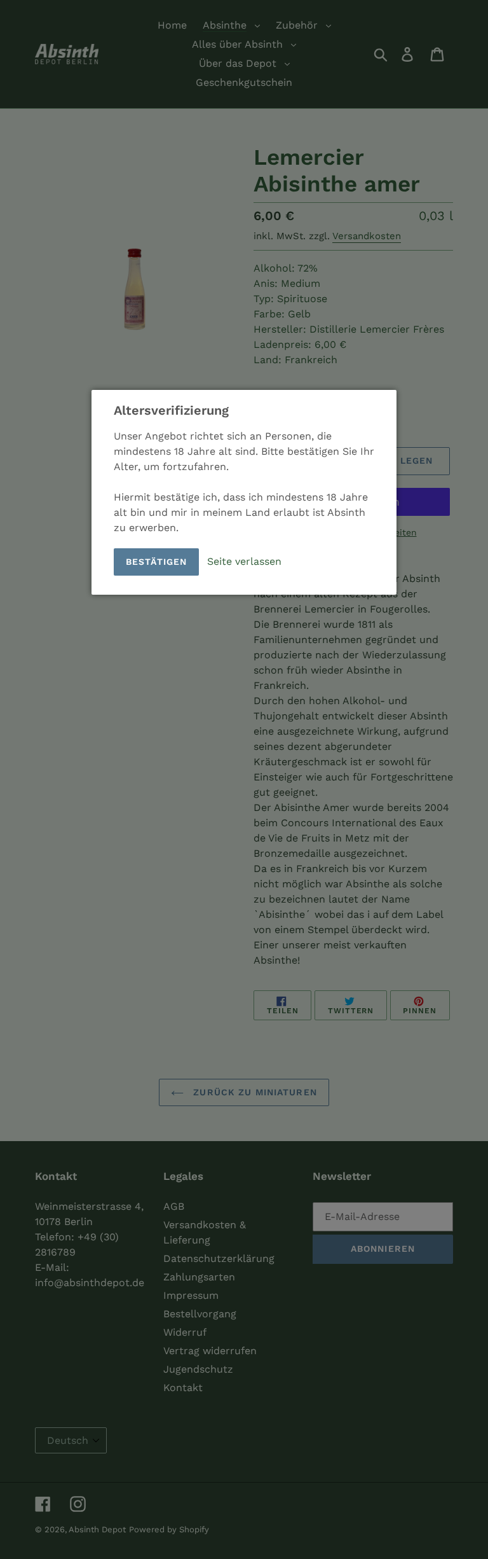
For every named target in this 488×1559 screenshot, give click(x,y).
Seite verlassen (244, 561)
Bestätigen (156, 562)
